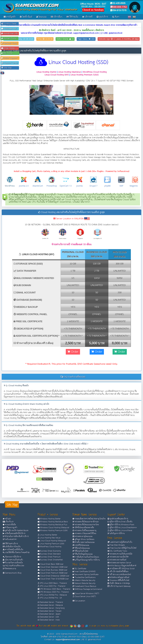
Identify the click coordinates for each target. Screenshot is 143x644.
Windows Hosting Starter (49, 519)
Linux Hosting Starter (48, 535)
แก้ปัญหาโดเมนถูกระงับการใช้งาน (87, 560)
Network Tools (10, 43)
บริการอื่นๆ (57, 17)
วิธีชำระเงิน (73, 17)
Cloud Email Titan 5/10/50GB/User (54, 579)
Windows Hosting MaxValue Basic (53, 522)
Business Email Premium (50, 557)
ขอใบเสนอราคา (11, 539)
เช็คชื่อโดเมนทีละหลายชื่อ (84, 527)
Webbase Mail (10, 28)
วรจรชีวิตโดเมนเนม (81, 545)
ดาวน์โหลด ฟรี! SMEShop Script (122, 568)
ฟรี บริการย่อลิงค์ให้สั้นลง (118, 571)
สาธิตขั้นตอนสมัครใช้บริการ (14, 533)
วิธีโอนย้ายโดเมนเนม (82, 548)
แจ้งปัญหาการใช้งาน (117, 533)
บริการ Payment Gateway (120, 586)
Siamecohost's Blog (13, 573)
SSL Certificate (80, 568)
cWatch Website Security (84, 580)
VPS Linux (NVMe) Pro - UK (50, 598)
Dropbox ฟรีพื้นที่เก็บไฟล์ (119, 580)
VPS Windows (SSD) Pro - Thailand (54, 592)
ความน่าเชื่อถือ (10, 525)
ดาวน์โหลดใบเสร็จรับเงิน (13, 549)
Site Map (10, 68)
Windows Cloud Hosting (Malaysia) (54, 527)
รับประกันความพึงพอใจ (14, 563)
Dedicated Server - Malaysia (51, 605)
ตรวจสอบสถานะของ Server (120, 563)
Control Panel (10, 23)
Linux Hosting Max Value (49, 538)
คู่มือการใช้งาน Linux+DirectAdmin (123, 527)
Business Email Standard (50, 554)
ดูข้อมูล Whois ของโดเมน (84, 539)
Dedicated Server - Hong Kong (52, 608)
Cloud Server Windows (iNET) (86, 593)
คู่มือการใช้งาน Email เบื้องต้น (120, 522)
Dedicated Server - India (49, 620)
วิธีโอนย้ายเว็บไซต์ (81, 551)
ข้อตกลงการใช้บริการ (13, 557)
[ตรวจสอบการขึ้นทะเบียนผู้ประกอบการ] (69, 469)
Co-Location (79, 601)
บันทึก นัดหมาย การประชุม (119, 583)
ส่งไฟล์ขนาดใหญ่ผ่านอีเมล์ (119, 577)
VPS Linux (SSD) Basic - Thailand (53, 583)
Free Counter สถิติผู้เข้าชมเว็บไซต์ (123, 548)
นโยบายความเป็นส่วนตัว (13, 560)
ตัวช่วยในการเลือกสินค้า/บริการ (17, 536)
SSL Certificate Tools (118, 551)
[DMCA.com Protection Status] (44, 479)
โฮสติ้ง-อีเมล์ (27, 17)
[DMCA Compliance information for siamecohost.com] (94, 480)
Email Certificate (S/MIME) (85, 571)
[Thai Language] (129, 17)
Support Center (10, 63)
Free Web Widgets (117, 545)
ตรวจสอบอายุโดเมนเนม (83, 536)
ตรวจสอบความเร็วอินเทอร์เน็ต (120, 554)
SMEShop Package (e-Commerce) (88, 589)
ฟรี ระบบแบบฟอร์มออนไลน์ (120, 574)
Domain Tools (10, 38)
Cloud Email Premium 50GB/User (54, 573)
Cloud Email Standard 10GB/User (54, 567)
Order (74, 351)
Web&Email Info (10, 33)
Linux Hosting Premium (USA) (51, 544)
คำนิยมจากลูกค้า (10, 527)
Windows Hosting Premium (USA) (53, 530)
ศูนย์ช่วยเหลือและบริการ (118, 519)
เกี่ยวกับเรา (9, 522)
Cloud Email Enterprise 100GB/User (54, 576)
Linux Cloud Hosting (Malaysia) (53, 541)
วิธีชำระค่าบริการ (11, 544)
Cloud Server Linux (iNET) (85, 596)
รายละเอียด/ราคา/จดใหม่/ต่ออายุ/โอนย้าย (90, 519)
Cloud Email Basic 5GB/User (51, 564)
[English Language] (134, 17)
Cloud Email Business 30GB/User (53, 570)
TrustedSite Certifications (85, 577)
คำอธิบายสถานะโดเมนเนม (84, 542)
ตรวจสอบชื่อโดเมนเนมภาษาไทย (86, 525)
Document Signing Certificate (86, 574)
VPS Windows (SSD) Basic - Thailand (54, 589)
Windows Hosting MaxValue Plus (53, 525)
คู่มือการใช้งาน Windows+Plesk (121, 525)
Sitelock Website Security (85, 583)
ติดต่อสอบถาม (10, 568)
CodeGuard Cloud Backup (85, 586)
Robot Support (11, 58)
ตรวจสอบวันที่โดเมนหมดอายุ (85, 530)
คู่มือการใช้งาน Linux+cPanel (120, 530)
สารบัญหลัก (11, 17)
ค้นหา (116, 17)
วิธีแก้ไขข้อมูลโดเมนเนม (83, 554)
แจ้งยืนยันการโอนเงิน (13, 546)
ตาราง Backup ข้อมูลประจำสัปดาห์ (122, 566)
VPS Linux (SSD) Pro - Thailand (52, 586)
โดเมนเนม (42, 17)
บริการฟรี (88, 17)
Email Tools (10, 48)
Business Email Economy (50, 551)
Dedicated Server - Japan (49, 614)
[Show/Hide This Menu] (2, 73)
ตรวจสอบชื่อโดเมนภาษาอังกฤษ (86, 522)
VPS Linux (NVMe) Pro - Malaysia (53, 595)
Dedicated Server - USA (49, 617)
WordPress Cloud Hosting (50, 546)
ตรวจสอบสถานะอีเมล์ (117, 560)
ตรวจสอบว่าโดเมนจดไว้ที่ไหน (85, 533)
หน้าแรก (7, 519)
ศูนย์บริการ (103, 17)
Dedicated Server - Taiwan (50, 611)
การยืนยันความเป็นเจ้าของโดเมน (86, 557)
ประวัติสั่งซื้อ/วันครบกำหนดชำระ (17, 552)
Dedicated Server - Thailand (51, 602)
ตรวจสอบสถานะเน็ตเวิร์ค (119, 557)
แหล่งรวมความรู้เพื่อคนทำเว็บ (121, 542)
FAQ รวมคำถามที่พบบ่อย (14, 566)
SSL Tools (11, 53)
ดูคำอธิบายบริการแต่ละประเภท (16, 530)
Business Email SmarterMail (51, 560)
